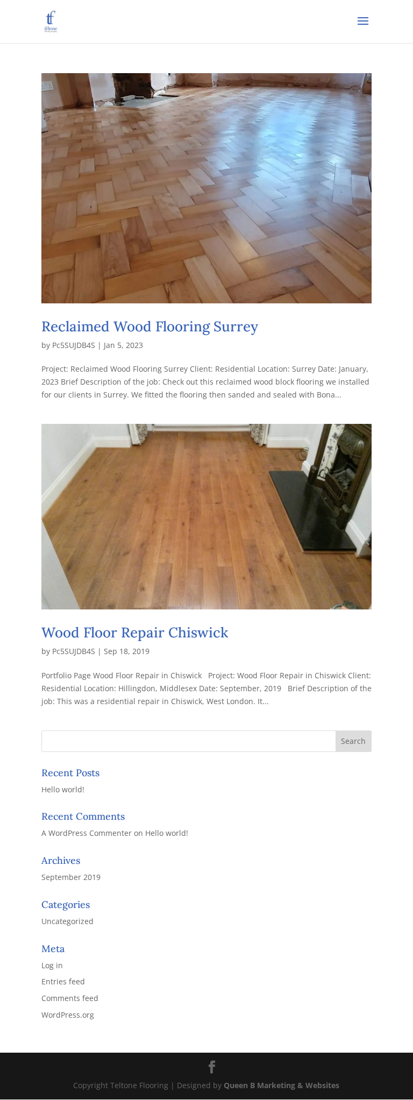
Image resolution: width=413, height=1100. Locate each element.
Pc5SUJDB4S (73, 345)
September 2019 (71, 877)
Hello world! (62, 789)
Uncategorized (67, 921)
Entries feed (63, 981)
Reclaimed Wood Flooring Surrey (149, 326)
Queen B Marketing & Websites (281, 1085)
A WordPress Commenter (86, 833)
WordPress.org (67, 1015)
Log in (52, 965)
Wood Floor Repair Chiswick (134, 632)
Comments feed (69, 998)
